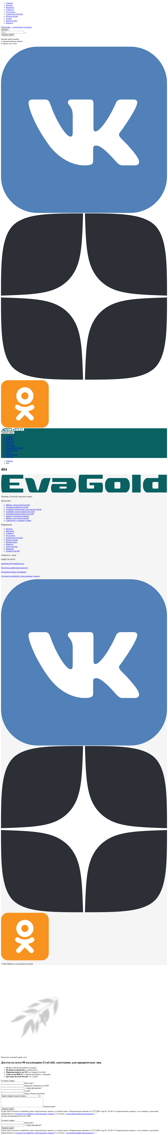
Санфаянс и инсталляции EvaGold (20, 512)
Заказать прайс (7, 35)
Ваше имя (29, 1083)
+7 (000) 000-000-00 (33, 1088)
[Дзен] (84, 379)
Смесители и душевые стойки (18, 520)
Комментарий (49, 1106)
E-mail (27, 1091)
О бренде (10, 10)
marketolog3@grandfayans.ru (12, 564)
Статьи (9, 18)
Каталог (9, 5)
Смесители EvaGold (14, 14)
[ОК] (25, 427)
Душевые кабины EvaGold (17, 507)
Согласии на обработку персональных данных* (35, 1114)
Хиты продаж (11, 547)
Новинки (10, 549)
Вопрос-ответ (11, 21)
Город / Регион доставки (34, 1093)
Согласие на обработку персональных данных (20, 576)
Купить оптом (12, 16)
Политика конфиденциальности (14, 568)
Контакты (10, 7)
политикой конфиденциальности (80, 1114)
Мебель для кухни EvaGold (17, 518)
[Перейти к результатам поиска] (25, 32)
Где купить (10, 12)
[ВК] (84, 212)
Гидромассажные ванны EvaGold (20, 514)
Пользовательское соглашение (13, 572)
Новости (9, 23)
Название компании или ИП (36, 1086)
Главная (9, 3)
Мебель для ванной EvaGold (18, 505)
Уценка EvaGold (13, 551)
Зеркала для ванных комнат (17, 516)
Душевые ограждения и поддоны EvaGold (23, 509)
